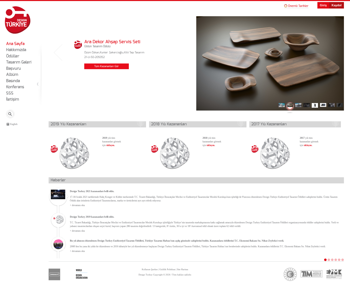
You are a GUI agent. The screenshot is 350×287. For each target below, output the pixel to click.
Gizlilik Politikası (167, 269)
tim (311, 273)
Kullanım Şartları (150, 269)
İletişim (12, 99)
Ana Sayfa (15, 44)
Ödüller (12, 56)
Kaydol (336, 5)
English (13, 124)
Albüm (12, 75)
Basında (13, 81)
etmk (334, 274)
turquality (54, 274)
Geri (58, 52)
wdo (82, 274)
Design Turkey (18, 20)
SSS (9, 93)
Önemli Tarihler (298, 6)
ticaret (290, 274)
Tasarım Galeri (18, 62)
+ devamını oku (77, 205)
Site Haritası (182, 269)
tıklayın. (110, 145)
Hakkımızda (16, 50)
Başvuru (13, 69)
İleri (334, 52)
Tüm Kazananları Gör (106, 66)
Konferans (15, 87)
